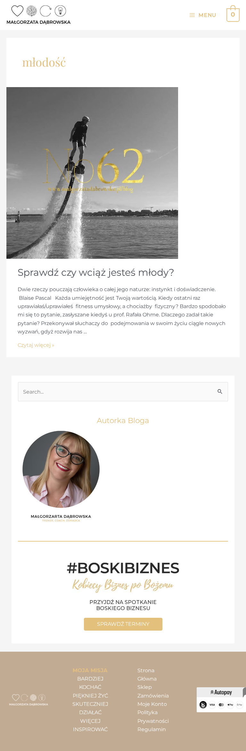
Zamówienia (153, 695)
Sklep (144, 687)
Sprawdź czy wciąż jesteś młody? (96, 272)
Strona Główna (147, 674)
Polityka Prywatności (153, 716)
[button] (123, 624)
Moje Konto (152, 704)
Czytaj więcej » (36, 345)
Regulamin (151, 729)
